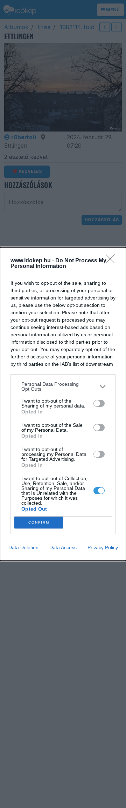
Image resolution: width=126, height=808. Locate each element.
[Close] (112, 261)
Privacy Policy (103, 547)
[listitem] (63, 386)
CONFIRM (38, 522)
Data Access (63, 547)
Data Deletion (23, 547)
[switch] (99, 403)
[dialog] (63, 404)
